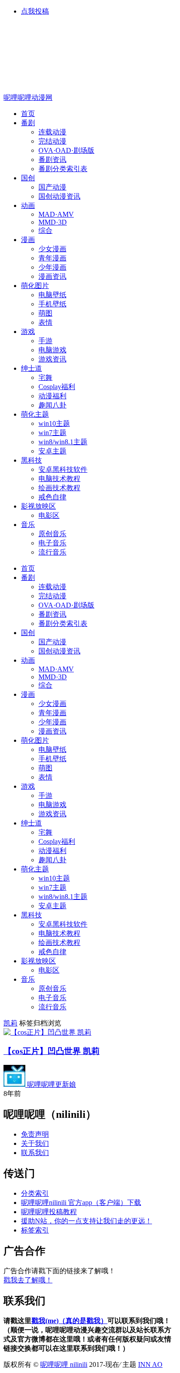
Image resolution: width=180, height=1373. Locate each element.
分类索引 (35, 1193)
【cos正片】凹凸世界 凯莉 (51, 1051)
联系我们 (35, 1152)
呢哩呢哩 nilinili (63, 1364)
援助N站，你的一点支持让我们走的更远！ (86, 1221)
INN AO (150, 1364)
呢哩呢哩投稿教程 (49, 1211)
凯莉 (10, 1023)
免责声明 (35, 1134)
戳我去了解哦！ (27, 1280)
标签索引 (35, 1230)
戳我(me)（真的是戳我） (69, 1320)
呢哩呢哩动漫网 (27, 97)
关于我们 (35, 1143)
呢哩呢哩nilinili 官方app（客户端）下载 (81, 1202)
